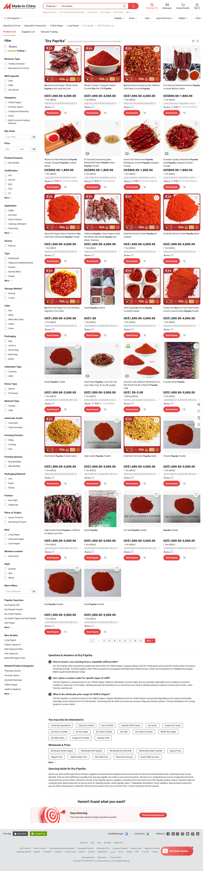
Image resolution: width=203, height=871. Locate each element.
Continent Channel (120, 848)
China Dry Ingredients (61, 725)
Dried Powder (94, 604)
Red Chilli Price (101, 756)
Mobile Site (118, 842)
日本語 (129, 851)
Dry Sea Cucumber (59, 731)
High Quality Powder (97, 455)
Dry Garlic (152, 725)
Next (149, 640)
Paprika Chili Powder (130, 725)
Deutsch (91, 851)
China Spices (92, 12)
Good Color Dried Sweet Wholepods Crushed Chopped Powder (141, 162)
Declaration (102, 857)
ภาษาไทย (145, 851)
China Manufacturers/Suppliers (61, 848)
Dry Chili (123, 731)
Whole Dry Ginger (168, 731)
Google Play (38, 833)
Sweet (90, 530)
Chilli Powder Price (78, 756)
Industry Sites (136, 848)
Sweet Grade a (94, 307)
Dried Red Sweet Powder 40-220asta (140, 235)
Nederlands (102, 851)
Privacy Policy (115, 857)
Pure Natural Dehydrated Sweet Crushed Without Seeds (181, 87)
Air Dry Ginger (81, 731)
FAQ (92, 842)
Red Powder (53, 604)
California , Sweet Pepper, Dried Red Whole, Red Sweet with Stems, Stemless (102, 236)
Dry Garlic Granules (144, 731)
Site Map (107, 842)
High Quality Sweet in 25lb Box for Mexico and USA (62, 532)
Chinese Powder (174, 455)
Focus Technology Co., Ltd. (103, 861)
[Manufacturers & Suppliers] (19, 6)
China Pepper (105, 12)
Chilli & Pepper (11, 684)
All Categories (13, 18)
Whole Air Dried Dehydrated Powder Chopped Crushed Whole (60, 162)
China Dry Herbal (86, 725)
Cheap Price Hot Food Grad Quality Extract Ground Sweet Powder (181, 309)
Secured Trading (49, 31)
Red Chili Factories (124, 756)
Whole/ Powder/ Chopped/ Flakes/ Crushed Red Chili (100, 87)
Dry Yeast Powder (104, 731)
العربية (112, 851)
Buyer (131, 18)
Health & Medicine (12, 689)
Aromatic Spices (11, 675)
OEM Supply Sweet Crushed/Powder (138, 309)
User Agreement (88, 857)
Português (47, 851)
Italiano (82, 851)
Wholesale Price (103, 848)
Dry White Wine (57, 737)
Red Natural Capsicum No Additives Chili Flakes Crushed (142, 87)
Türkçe (155, 851)
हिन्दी (137, 851)
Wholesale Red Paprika (91, 750)
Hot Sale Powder (135, 530)
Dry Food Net (108, 725)
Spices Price (175, 750)
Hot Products (25, 848)
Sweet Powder (54, 381)
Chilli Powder (118, 12)
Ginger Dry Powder (80, 737)
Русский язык (70, 851)
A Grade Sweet (174, 381)
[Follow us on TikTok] (173, 833)
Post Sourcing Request (153, 815)
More (50, 762)
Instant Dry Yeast (173, 725)
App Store (20, 833)
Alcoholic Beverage (13, 680)
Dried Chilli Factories (150, 756)
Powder (170, 530)
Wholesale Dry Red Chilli (120, 750)
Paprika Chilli (103, 737)
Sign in (197, 7)
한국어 (121, 851)
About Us (84, 842)
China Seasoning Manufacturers (72, 12)
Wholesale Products (85, 848)
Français (58, 851)
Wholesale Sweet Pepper (62, 750)
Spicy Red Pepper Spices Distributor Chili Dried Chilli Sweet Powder (62, 235)
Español (37, 851)
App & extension (163, 18)
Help (147, 18)
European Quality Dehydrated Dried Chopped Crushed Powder (180, 162)
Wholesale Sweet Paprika (150, 750)
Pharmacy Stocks (12, 670)
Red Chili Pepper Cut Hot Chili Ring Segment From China (61, 309)
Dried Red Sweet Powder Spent (181, 233)
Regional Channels (152, 848)
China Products (40, 848)
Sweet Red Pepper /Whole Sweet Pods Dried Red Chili (61, 87)
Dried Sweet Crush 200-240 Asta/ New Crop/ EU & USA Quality (100, 383)
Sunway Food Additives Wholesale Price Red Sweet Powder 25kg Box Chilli (142, 385)
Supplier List (28, 31)
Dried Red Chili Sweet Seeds (140, 455)
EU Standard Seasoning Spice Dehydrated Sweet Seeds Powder (99, 162)
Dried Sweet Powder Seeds (60, 455)
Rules (198, 18)
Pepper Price (56, 756)
